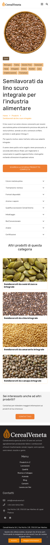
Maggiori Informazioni (31, 540)
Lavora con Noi (25, 487)
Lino (39, 69)
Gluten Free (27, 65)
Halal (6, 69)
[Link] (11, 4)
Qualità (25, 469)
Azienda (25, 476)
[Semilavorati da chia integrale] (25, 294)
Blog (25, 480)
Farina (16, 65)
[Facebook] (5, 517)
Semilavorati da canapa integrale (22, 380)
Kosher (32, 69)
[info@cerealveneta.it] (5, 500)
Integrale (15, 69)
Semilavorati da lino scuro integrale (17, 118)
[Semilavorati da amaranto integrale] (25, 325)
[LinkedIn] (10, 517)
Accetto (14, 540)
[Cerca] (47, 4)
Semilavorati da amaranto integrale (24, 349)
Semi (6, 58)
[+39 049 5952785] (5, 505)
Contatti (25, 483)
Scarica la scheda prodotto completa (25, 168)
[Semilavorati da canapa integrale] (25, 356)
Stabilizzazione (10, 73)
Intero (23, 69)
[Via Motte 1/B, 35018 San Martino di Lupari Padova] (5, 511)
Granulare (38, 65)
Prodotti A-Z (25, 462)
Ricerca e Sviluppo (25, 473)
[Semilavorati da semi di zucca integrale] (25, 260)
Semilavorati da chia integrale (21, 318)
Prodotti (15, 115)
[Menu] (42, 4)
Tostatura (23, 73)
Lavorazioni (25, 466)
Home (5, 115)
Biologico (8, 65)
